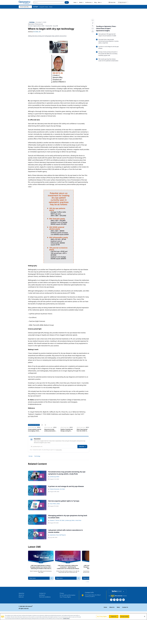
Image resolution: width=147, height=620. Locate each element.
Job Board (42, 595)
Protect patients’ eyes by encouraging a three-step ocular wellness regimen (32, 430)
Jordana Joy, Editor (54, 476)
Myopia (50, 6)
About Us (21, 595)
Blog (95, 2)
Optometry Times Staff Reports (58, 535)
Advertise (21, 593)
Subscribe (81, 446)
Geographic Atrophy (43, 6)
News (75, 2)
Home (105, 607)
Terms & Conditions (45, 597)
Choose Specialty (24, 6)
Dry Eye (30, 456)
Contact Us (42, 593)
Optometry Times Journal (35, 24)
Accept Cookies (124, 616)
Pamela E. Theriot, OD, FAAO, (57, 520)
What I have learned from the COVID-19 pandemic (79, 430)
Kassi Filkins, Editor (55, 503)
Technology (37, 456)
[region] (73, 616)
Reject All (113, 616)
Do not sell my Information (67, 595)
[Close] (144, 616)
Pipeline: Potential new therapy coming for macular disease (64, 430)
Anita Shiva (78, 520)
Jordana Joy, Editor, (70, 520)
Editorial (21, 597)
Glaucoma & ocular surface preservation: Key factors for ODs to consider (48, 430)
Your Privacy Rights (65, 597)
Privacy (62, 593)
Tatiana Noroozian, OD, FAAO (57, 489)
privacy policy (59, 449)
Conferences (88, 2)
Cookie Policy (66, 618)
